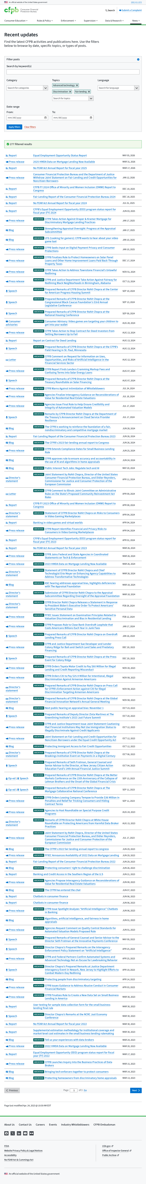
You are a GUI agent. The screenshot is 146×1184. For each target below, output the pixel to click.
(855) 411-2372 (136, 2)
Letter (12, 359)
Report (12, 155)
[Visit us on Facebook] (6, 1133)
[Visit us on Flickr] (31, 1133)
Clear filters (30, 127)
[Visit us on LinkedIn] (19, 1133)
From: (10, 112)
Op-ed (12, 778)
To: (54, 112)
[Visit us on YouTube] (25, 1133)
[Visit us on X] (13, 1133)
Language (103, 80)
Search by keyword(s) (19, 66)
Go (85, 1090)
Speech (12, 290)
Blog (11, 230)
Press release (16, 161)
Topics (56, 80)
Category (12, 80)
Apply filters (14, 127)
